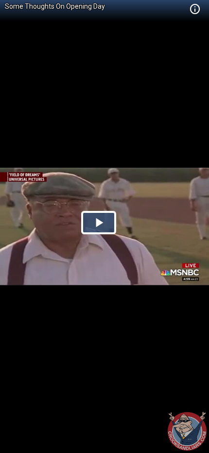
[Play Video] (98, 222)
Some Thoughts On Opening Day (55, 6)
